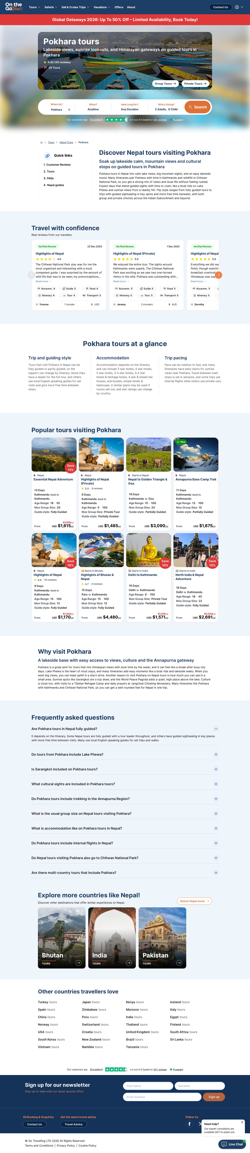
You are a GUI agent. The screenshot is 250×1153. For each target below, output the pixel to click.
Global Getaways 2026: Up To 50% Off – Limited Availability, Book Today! (125, 19)
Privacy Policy (66, 1145)
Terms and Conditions (39, 1145)
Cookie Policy (87, 1145)
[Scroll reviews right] (218, 275)
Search (200, 107)
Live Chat (236, 1144)
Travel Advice (73, 1124)
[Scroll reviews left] (31, 275)
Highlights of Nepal (50, 253)
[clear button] (69, 108)
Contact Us (220, 7)
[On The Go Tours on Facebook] (189, 1124)
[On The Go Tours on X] (201, 1124)
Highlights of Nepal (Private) (134, 253)
